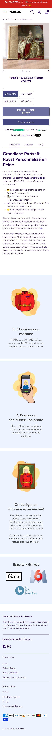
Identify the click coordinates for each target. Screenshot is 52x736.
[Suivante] (48, 71)
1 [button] (22, 71)
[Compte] (39, 10)
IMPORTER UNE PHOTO (26, 111)
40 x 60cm (10, 101)
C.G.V (5, 692)
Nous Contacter (10, 672)
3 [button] (29, 71)
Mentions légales (11, 697)
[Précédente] (4, 71)
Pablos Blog (9, 668)
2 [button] (26, 71)
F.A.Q (40, 144)
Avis (5, 663)
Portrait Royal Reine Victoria (22, 19)
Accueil (5, 19)
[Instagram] (9, 646)
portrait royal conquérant (14, 240)
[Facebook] (4, 646)
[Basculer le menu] (4, 12)
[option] (26, 46)
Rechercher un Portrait (14, 677)
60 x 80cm (26, 101)
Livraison (28, 144)
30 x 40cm (26, 93)
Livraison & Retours (12, 706)
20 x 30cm (10, 93)
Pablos (22, 728)
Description (14, 144)
